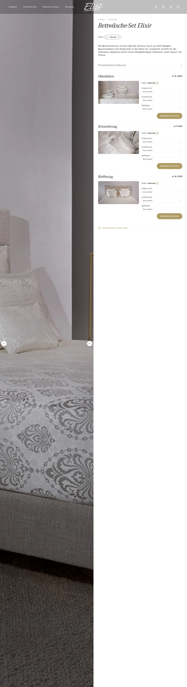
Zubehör (101, 19)
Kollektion (13, 7)
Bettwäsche (112, 19)
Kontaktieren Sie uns (169, 116)
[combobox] (162, 92)
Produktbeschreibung (112, 65)
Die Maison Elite (30, 7)
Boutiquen (69, 7)
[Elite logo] (93, 7)
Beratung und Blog (51, 7)
